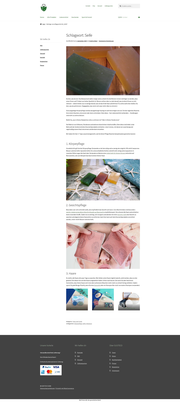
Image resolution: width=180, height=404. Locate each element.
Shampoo (89, 323)
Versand (100, 6)
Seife (84, 323)
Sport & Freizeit (87, 17)
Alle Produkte (51, 17)
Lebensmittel (63, 17)
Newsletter (115, 367)
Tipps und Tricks (77, 321)
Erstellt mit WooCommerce (65, 388)
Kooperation (43, 61)
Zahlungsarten (109, 6)
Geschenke (75, 17)
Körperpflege (78, 323)
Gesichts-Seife (122, 215)
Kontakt (88, 6)
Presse (42, 65)
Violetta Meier (93, 41)
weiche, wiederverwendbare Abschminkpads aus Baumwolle (85, 212)
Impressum (115, 371)
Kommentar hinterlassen (106, 41)
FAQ (94, 6)
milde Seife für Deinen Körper (115, 153)
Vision (114, 356)
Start (43, 24)
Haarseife (97, 285)
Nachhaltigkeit (117, 360)
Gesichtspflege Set (129, 308)
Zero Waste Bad (103, 308)
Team (114, 352)
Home (42, 17)
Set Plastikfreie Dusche (77, 308)
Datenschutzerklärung (47, 388)
